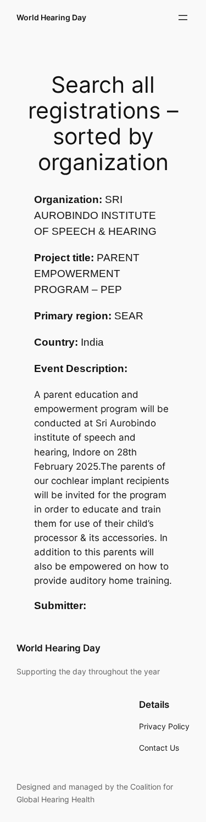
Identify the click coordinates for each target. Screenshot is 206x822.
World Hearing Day (51, 17)
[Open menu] (183, 17)
